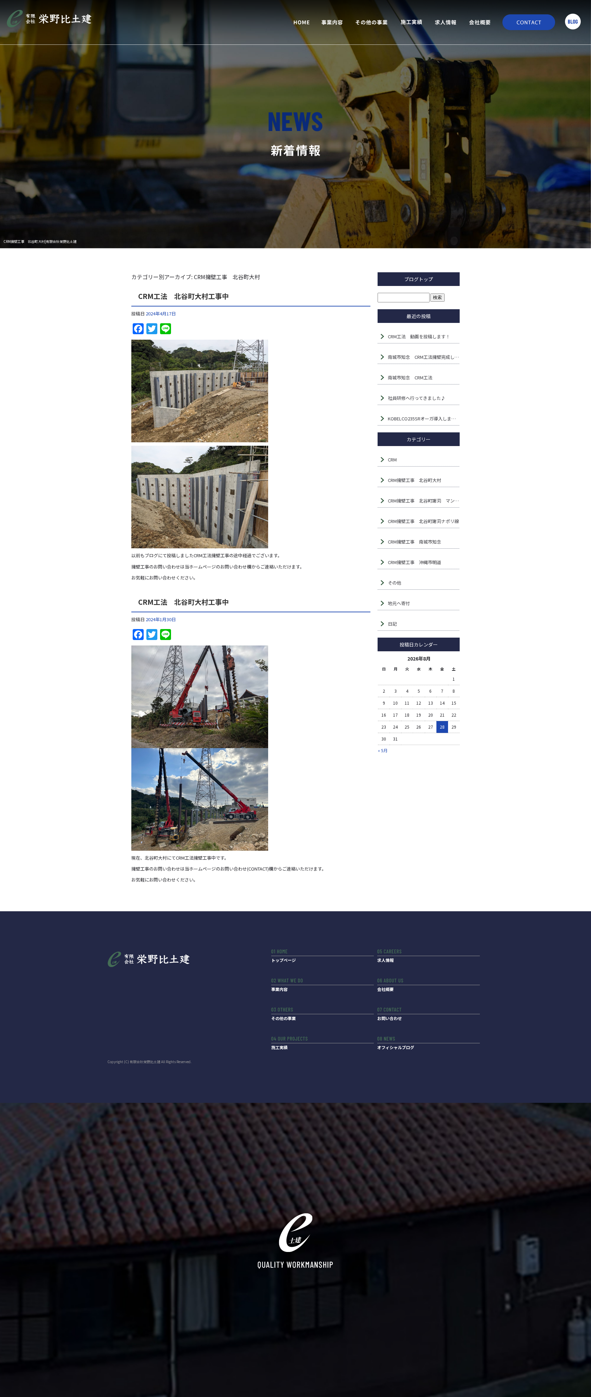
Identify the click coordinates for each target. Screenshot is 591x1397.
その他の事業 (372, 22)
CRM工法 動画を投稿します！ (419, 336)
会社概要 (480, 22)
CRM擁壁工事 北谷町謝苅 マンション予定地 (424, 500)
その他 (394, 582)
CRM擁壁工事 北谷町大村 (414, 480)
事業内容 (333, 22)
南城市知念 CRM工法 (410, 377)
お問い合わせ (526, 22)
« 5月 (383, 750)
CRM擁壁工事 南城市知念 (414, 541)
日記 (392, 624)
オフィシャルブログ (395, 1047)
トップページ (298, 22)
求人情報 (446, 22)
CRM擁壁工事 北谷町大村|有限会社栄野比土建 (40, 241)
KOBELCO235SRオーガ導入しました (424, 418)
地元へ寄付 (399, 603)
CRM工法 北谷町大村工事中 (183, 296)
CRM (392, 459)
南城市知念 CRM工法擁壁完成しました (424, 357)
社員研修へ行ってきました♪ (416, 398)
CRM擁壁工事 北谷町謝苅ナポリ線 (423, 521)
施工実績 (411, 22)
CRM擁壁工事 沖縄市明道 (414, 562)
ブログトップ (418, 279)
